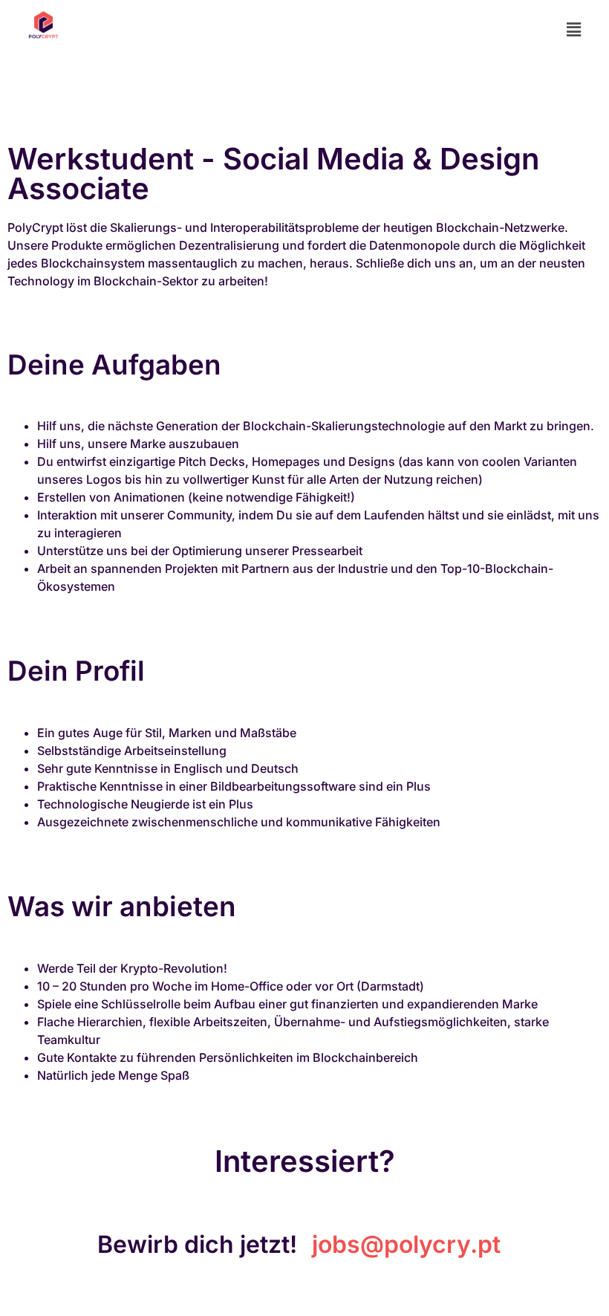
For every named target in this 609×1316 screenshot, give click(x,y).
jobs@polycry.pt (406, 1244)
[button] (574, 29)
